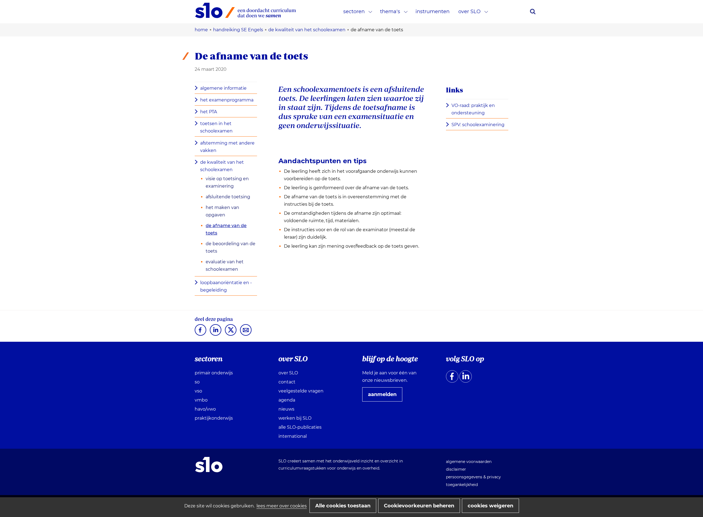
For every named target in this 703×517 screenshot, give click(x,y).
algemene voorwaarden (469, 461)
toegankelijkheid (462, 484)
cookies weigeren (490, 506)
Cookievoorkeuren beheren (419, 506)
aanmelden (384, 396)
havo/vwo (205, 409)
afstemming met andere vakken (227, 146)
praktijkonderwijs (214, 418)
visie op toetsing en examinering (227, 182)
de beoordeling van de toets (230, 247)
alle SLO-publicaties (300, 427)
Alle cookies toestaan (342, 506)
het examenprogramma (226, 100)
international (292, 436)
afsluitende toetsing (228, 196)
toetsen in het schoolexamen (216, 127)
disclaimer (456, 469)
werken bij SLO (294, 418)
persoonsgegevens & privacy (473, 476)
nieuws (286, 409)
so (197, 382)
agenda (286, 400)
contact (286, 382)
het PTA (208, 111)
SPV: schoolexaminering (479, 125)
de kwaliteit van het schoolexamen (222, 166)
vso (198, 391)
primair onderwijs (214, 372)
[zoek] (532, 11)
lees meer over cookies (281, 505)
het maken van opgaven (222, 211)
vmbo (201, 400)
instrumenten (432, 12)
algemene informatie (223, 88)
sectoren (354, 12)
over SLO (469, 12)
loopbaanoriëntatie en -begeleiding (226, 286)
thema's (390, 12)
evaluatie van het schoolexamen (225, 265)
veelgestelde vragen (300, 391)
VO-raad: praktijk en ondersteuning (473, 110)
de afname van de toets (226, 229)
